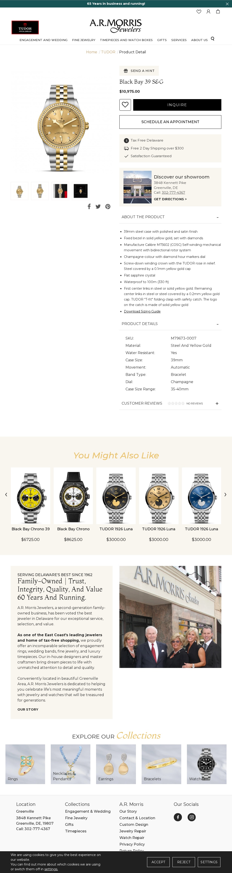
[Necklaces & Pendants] (70, 764)
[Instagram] (192, 817)
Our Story (27, 709)
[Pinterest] (107, 206)
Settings (209, 862)
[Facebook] (89, 206)
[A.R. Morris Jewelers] (116, 25)
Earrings (105, 779)
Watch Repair (131, 838)
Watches (197, 779)
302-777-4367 (173, 192)
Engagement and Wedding (43, 40)
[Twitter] (98, 206)
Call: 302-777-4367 (33, 829)
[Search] (212, 38)
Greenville (25, 811)
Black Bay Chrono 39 (31, 529)
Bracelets (152, 779)
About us (199, 40)
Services (179, 40)
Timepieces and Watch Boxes (126, 40)
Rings (13, 779)
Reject (183, 862)
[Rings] (25, 764)
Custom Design (133, 824)
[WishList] (199, 11)
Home (91, 52)
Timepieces (76, 831)
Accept (158, 862)
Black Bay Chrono (73, 529)
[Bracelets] (161, 764)
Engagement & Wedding (88, 811)
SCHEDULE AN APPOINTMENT (170, 122)
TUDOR (108, 52)
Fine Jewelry (83, 40)
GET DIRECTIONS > (170, 199)
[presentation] (6, 495)
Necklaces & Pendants (64, 776)
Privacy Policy (132, 844)
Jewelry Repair (132, 831)
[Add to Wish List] (125, 105)
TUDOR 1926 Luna (116, 529)
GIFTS (162, 40)
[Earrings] (116, 764)
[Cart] (218, 11)
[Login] (208, 11)
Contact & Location (137, 818)
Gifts (69, 824)
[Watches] (207, 764)
